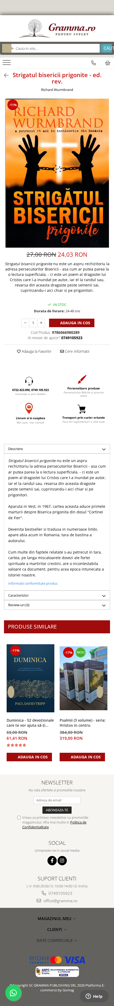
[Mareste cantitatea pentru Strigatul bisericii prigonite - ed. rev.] (41, 323)
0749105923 (59, 893)
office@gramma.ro (59, 900)
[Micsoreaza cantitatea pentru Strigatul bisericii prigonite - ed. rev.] (25, 323)
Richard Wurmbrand (57, 89)
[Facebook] (52, 860)
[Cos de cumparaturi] (107, 62)
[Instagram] (62, 860)
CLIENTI (55, 929)
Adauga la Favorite (36, 351)
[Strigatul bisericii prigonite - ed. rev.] (57, 173)
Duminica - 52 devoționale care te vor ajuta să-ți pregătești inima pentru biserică (30, 723)
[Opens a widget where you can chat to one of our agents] (94, 996)
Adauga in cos (74, 322)
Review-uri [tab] (18, 604)
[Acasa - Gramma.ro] (57, 28)
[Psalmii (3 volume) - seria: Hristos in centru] (83, 678)
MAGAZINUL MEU (55, 918)
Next (106, 178)
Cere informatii (76, 351)
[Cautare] (106, 48)
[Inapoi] (4, 75)
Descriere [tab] (15, 448)
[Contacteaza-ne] (93, 62)
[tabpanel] (57, 173)
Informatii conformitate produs (33, 583)
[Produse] (7, 64)
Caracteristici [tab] (18, 595)
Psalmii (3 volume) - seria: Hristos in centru (83, 723)
